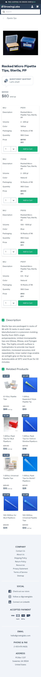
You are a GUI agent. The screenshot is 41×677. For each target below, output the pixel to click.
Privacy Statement (20, 568)
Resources (20, 565)
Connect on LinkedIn (21, 602)
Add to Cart (27, 149)
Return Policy (20, 561)
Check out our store (21, 591)
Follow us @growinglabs (23, 596)
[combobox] (20, 11)
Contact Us (20, 551)
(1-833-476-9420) (20, 646)
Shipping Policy (20, 558)
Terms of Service (20, 572)
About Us (20, 554)
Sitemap (20, 576)
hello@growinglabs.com (20, 635)
